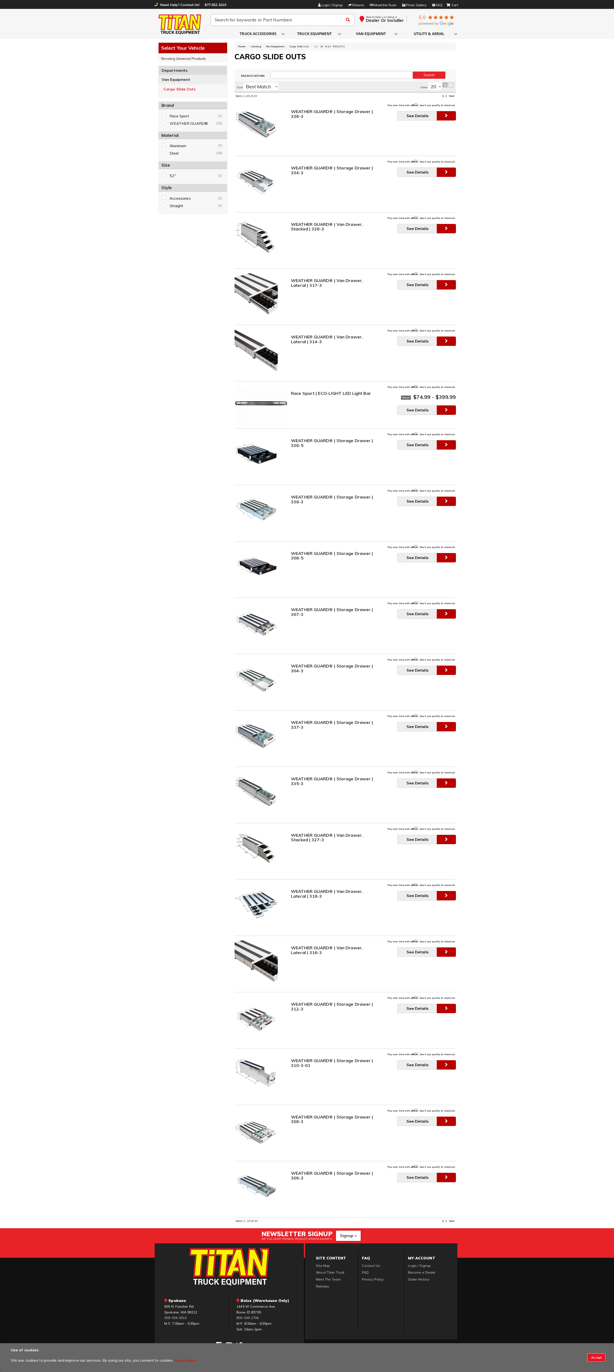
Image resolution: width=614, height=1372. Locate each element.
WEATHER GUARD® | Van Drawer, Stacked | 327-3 (327, 838)
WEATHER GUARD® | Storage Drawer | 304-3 (332, 669)
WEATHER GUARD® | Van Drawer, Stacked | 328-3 (327, 227)
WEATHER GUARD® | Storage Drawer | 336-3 (332, 114)
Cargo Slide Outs (180, 89)
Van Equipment (176, 79)
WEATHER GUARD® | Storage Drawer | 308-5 (332, 556)
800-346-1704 (247, 1318)
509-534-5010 (175, 1318)
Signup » (348, 1235)
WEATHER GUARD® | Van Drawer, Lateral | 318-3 (327, 894)
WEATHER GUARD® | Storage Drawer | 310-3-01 (332, 1063)
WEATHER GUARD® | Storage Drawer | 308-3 (332, 1120)
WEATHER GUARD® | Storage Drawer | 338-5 (332, 443)
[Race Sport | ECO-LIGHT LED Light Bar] (261, 405)
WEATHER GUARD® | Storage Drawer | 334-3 (332, 170)
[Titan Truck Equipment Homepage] (180, 24)
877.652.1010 (215, 5)
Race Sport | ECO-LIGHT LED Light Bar (331, 393)
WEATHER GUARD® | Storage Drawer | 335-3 (332, 781)
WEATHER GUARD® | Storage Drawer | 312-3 (332, 1007)
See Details (418, 115)
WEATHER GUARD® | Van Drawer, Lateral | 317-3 (327, 283)
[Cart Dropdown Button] (452, 5)
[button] (258, 34)
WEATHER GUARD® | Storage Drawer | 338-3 (332, 500)
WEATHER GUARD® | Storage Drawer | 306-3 (332, 1176)
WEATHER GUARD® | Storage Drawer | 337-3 (332, 725)
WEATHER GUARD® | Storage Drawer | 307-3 (332, 612)
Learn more (186, 1360)
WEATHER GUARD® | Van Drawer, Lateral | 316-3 (327, 950)
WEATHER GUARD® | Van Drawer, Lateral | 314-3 (327, 339)
